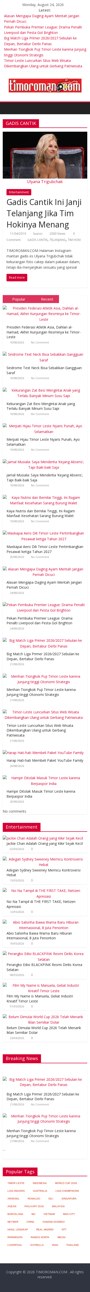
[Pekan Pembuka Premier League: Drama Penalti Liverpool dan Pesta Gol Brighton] (45, 602)
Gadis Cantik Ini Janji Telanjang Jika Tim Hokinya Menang (44, 213)
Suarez (37, 233)
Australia (40, 1190)
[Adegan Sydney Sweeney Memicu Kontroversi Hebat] (44, 859)
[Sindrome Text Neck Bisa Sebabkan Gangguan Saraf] (45, 351)
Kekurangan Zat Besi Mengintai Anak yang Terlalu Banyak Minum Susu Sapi (40, 406)
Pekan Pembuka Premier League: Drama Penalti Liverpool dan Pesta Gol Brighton (39, 621)
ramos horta (40, 1237)
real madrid (45, 1229)
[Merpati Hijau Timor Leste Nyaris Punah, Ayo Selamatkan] (45, 423)
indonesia (40, 1183)
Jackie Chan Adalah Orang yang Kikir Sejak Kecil (44, 843)
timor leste (16, 1183)
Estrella (37, 1245)
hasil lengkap (18, 1229)
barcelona (15, 1214)
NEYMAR (13, 1221)
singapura (69, 1198)
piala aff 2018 (34, 1206)
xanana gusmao (53, 1221)
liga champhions (67, 1190)
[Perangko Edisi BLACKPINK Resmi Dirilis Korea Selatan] (44, 953)
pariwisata (15, 1237)
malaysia (58, 1206)
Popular (19, 299)
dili (50, 1198)
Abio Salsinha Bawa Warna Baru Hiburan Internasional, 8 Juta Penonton (39, 936)
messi (62, 1237)
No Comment (40, 342)
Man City (69, 1214)
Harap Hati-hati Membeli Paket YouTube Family (44, 760)
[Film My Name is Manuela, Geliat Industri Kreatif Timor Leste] (44, 985)
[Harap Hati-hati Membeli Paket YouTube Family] (44, 750)
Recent (47, 299)
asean (12, 1206)
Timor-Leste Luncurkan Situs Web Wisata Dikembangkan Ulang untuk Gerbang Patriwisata (39, 730)
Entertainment (19, 192)
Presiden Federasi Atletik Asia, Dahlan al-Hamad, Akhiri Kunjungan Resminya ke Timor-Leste (43, 332)
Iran (55, 1245)
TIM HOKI (74, 240)
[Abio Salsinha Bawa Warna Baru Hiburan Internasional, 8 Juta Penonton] (44, 922)
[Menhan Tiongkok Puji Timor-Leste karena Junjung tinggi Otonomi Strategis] (45, 673)
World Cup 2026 (66, 1183)
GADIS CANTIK (38, 240)
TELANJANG (58, 240)
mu (33, 1214)
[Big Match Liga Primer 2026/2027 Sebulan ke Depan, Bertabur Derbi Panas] (45, 638)
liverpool (15, 1245)
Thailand (72, 1245)
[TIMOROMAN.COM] (45, 77)
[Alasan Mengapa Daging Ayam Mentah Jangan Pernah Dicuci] (45, 566)
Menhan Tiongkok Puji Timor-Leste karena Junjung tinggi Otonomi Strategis (41, 692)
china (30, 1221)
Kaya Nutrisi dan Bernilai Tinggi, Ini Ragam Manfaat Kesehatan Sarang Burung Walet (40, 513)
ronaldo (34, 1198)
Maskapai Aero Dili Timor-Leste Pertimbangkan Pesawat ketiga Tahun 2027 (44, 549)
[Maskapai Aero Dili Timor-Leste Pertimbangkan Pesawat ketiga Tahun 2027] (45, 530)
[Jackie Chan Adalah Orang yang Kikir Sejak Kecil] (43, 838)
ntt (64, 1229)
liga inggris (16, 1190)
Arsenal (14, 1198)
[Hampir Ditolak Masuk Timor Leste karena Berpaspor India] (45, 775)
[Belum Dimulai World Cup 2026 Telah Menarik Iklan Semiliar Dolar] (44, 1016)
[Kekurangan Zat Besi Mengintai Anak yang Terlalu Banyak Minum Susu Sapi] (45, 387)
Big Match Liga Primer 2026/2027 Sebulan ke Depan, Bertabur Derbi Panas (42, 656)
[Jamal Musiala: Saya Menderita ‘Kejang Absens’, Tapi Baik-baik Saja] (45, 459)
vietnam (49, 1214)
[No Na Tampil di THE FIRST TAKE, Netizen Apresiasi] (44, 890)
